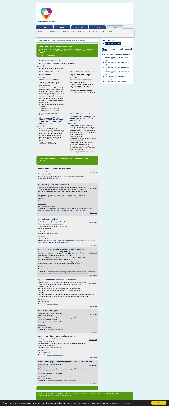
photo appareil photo (49, 242)
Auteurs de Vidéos (68, 31)
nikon (62, 27)
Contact (109, 31)
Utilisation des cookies (88, 393)
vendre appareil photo (52, 303)
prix (44, 27)
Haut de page (93, 213)
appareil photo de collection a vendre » (49, 114)
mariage (79, 27)
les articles (51, 55)
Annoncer (100, 31)
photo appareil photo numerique (49, 178)
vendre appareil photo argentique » (82, 71)
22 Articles (51, 104)
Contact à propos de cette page (107, 393)
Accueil (41, 31)
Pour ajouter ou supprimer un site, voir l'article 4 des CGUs (57, 395)
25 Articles (82, 92)
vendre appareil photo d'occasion (50, 110)
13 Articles (51, 143)
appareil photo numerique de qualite (60, 273)
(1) (116, 59)
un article (90, 31)
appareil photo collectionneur (80, 240)
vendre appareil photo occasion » (50, 71)
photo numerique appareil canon (57, 176)
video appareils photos (63, 242)
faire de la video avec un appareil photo (59, 240)
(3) (117, 68)
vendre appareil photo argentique (55, 329)
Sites (58, 31)
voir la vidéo (41, 66)
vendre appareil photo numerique (76, 176)
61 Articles (49, 163)
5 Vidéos (43, 68)
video (115, 27)
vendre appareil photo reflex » (80, 113)
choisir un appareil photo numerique (57, 208)
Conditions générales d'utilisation (67, 393)
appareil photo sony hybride (79, 273)
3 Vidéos (74, 92)
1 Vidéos (43, 104)
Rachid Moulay (46, 327)
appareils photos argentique (70, 380)
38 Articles (51, 68)
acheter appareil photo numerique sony (73, 271)
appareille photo (80, 210)
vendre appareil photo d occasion (50, 108)
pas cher (97, 27)
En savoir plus (126, 403)
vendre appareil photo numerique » (50, 60)
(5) (117, 73)
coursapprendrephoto (48, 206)
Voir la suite (42, 172)
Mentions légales (49, 393)
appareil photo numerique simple (78, 208)
